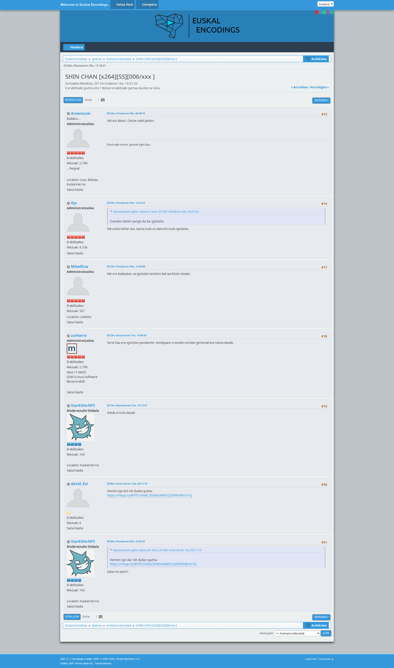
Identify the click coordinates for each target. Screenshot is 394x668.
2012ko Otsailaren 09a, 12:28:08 (126, 266)
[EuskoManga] (68, 460)
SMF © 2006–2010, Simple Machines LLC (117, 659)
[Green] (324, 12)
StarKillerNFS (83, 405)
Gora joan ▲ (326, 658)
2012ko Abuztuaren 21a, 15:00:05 (126, 335)
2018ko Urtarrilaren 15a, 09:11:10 (127, 483)
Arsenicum (81, 113)
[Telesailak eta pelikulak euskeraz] (68, 387)
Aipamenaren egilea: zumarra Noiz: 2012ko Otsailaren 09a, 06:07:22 (156, 212)
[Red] (317, 12)
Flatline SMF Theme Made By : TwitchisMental (85, 663)
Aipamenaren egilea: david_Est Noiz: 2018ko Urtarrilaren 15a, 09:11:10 (157, 550)
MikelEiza (79, 266)
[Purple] (328, 12)
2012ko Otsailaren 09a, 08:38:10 (126, 113)
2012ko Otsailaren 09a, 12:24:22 (126, 202)
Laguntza (310, 658)
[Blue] (320, 12)
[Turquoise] (331, 12)
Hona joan (266, 633)
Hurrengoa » (319, 87)
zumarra (79, 335)
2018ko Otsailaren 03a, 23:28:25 (126, 541)
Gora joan (72, 616)
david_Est (79, 483)
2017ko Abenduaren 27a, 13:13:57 (127, 405)
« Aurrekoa (299, 87)
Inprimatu (321, 100)
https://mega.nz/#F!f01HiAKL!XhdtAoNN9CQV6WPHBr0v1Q (149, 495)
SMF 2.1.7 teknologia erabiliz (76, 659)
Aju (74, 202)
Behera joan (73, 100)
